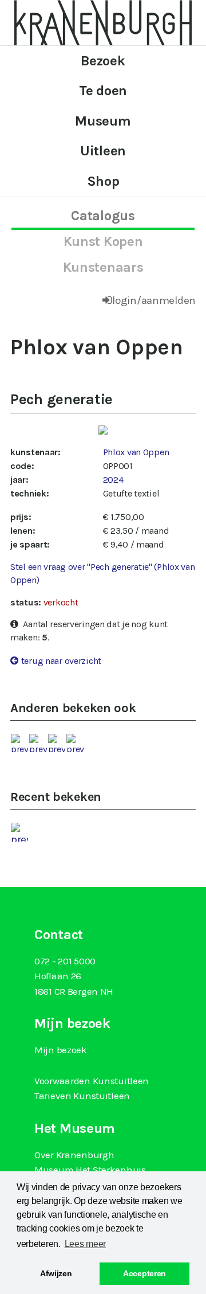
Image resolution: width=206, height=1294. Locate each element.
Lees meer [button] (85, 1244)
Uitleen (103, 151)
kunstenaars (103, 267)
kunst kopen (103, 241)
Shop (103, 181)
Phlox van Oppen (136, 452)
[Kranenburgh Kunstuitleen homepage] (103, 21)
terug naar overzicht (61, 660)
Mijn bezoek (60, 1049)
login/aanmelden (154, 300)
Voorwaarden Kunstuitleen (91, 1080)
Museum (102, 121)
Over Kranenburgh (74, 1154)
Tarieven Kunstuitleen (82, 1095)
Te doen (103, 91)
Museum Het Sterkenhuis (90, 1169)
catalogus (102, 216)
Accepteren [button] (144, 1273)
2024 (113, 479)
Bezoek (103, 61)
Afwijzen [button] (56, 1273)
